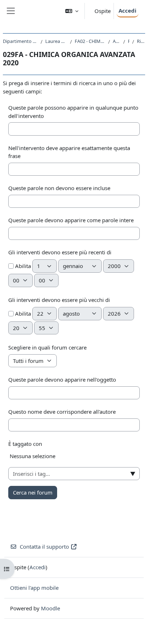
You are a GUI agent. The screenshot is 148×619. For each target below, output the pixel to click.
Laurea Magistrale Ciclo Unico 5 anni (56, 41)
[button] (72, 11)
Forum (128, 41)
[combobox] (74, 473)
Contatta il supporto (44, 546)
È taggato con (25, 443)
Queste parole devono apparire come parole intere (71, 220)
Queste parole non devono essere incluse (59, 188)
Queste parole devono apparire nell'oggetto (62, 379)
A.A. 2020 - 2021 (116, 41)
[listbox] (74, 459)
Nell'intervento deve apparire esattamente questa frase (69, 152)
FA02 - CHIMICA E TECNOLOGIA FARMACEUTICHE (90, 41)
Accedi (128, 10)
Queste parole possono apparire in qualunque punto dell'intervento (73, 111)
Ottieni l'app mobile (34, 587)
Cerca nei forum (32, 492)
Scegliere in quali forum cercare (47, 347)
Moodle (50, 608)
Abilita (22, 265)
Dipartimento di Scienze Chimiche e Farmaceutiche (20, 41)
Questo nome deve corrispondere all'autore (62, 411)
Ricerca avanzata (141, 41)
